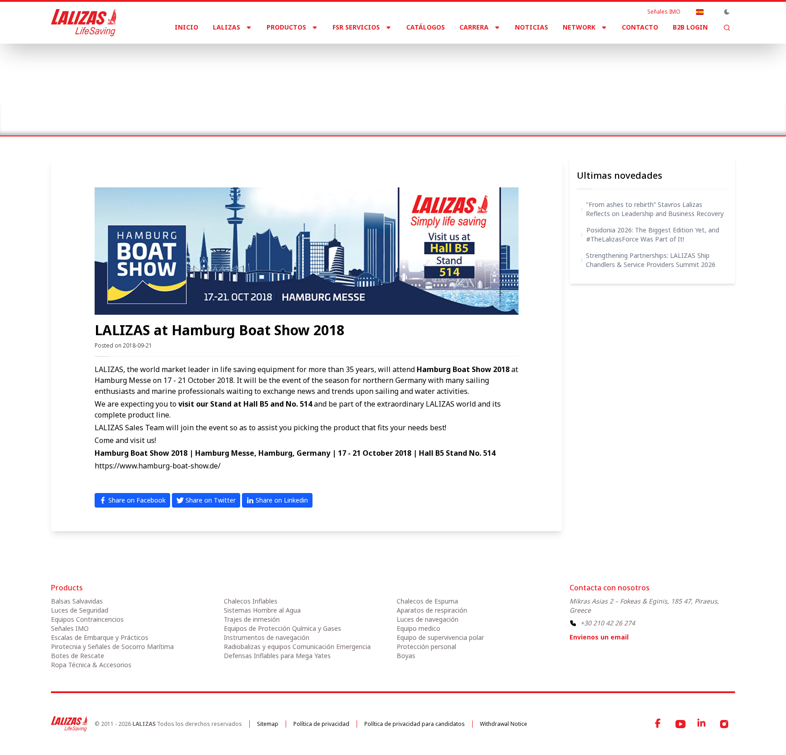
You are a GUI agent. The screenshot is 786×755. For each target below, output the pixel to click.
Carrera (474, 27)
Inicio (186, 27)
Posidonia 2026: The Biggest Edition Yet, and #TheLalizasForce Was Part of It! (652, 234)
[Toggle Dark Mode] (727, 12)
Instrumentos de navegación (266, 637)
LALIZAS (226, 27)
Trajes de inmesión (252, 619)
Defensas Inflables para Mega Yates (277, 655)
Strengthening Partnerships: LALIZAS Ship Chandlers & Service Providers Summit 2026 (650, 260)
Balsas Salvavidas (77, 601)
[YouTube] (680, 724)
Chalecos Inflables (250, 601)
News (91, 112)
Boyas (406, 655)
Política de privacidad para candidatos (414, 724)
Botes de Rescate (77, 655)
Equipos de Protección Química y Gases (282, 628)
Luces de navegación (427, 619)
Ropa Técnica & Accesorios (91, 664)
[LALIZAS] (83, 22)
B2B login (690, 27)
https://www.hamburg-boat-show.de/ (158, 466)
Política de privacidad (321, 724)
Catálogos (425, 27)
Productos (286, 27)
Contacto (640, 27)
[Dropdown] (699, 12)
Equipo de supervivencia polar (440, 637)
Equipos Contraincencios (87, 619)
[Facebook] (659, 724)
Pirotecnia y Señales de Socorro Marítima (112, 646)
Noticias (531, 27)
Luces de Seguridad (79, 610)
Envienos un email (599, 637)
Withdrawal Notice (503, 724)
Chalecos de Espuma (427, 601)
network (579, 27)
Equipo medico (418, 628)
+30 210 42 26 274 (607, 623)
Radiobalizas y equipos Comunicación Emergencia (297, 646)
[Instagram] (724, 724)
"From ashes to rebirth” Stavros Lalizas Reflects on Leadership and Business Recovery (655, 209)
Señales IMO (663, 11)
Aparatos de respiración (432, 610)
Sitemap (267, 724)
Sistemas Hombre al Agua (262, 610)
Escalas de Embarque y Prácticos (99, 637)
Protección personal (426, 646)
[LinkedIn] (702, 724)
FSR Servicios (356, 27)
